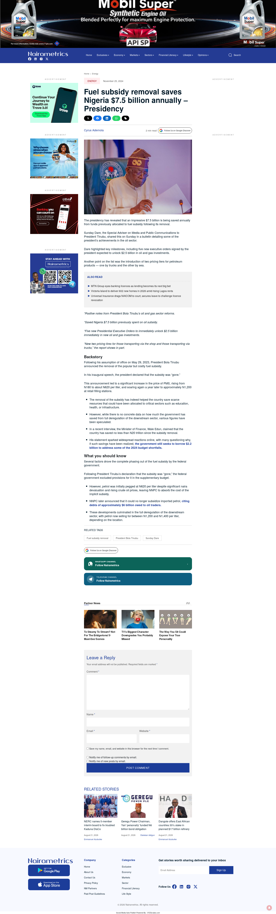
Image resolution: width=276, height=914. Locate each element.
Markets (126, 877)
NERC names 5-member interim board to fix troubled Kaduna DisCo (99, 825)
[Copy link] (125, 118)
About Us (88, 872)
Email (91, 731)
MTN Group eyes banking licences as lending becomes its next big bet (131, 286)
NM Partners (90, 888)
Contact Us (89, 877)
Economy (126, 872)
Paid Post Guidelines (94, 893)
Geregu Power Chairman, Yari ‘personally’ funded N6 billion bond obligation (136, 825)
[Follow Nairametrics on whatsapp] (54, 273)
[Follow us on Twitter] (47, 58)
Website (144, 731)
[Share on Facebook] (97, 118)
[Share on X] (88, 118)
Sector (125, 882)
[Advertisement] (222, 103)
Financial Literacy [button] (167, 55)
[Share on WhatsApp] (116, 118)
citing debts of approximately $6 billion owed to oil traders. (139, 503)
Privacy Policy (91, 882)
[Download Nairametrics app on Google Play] (49, 870)
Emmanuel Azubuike (93, 839)
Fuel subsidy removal (97, 538)
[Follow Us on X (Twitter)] (195, 886)
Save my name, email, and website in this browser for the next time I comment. (129, 748)
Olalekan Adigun (147, 835)
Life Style (126, 893)
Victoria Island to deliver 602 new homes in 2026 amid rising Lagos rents (132, 291)
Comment (93, 671)
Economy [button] (118, 55)
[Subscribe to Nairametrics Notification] (269, 907)
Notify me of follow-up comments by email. (113, 757)
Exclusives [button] (102, 55)
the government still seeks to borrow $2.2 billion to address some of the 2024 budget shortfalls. (140, 446)
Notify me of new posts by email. (107, 761)
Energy (95, 73)
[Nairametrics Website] (48, 53)
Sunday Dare (152, 538)
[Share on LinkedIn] (107, 118)
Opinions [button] (202, 55)
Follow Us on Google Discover (177, 130)
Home (89, 55)
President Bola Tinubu (127, 538)
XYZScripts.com (153, 912)
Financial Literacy (131, 888)
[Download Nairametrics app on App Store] (49, 884)
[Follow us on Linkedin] (35, 58)
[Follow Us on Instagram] (188, 886)
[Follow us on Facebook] (29, 58)
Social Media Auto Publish (126, 912)
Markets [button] (134, 55)
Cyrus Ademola (94, 130)
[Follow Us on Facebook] (174, 886)
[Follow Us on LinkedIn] (181, 886)
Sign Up (221, 870)
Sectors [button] (148, 55)
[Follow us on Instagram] (41, 58)
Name (91, 714)
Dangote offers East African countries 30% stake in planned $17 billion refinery (174, 825)
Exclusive (126, 866)
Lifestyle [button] (187, 55)
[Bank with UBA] (54, 214)
